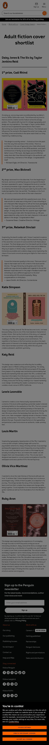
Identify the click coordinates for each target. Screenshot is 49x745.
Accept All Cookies (24, 739)
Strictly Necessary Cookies (25, 733)
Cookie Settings (24, 727)
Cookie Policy (14, 722)
